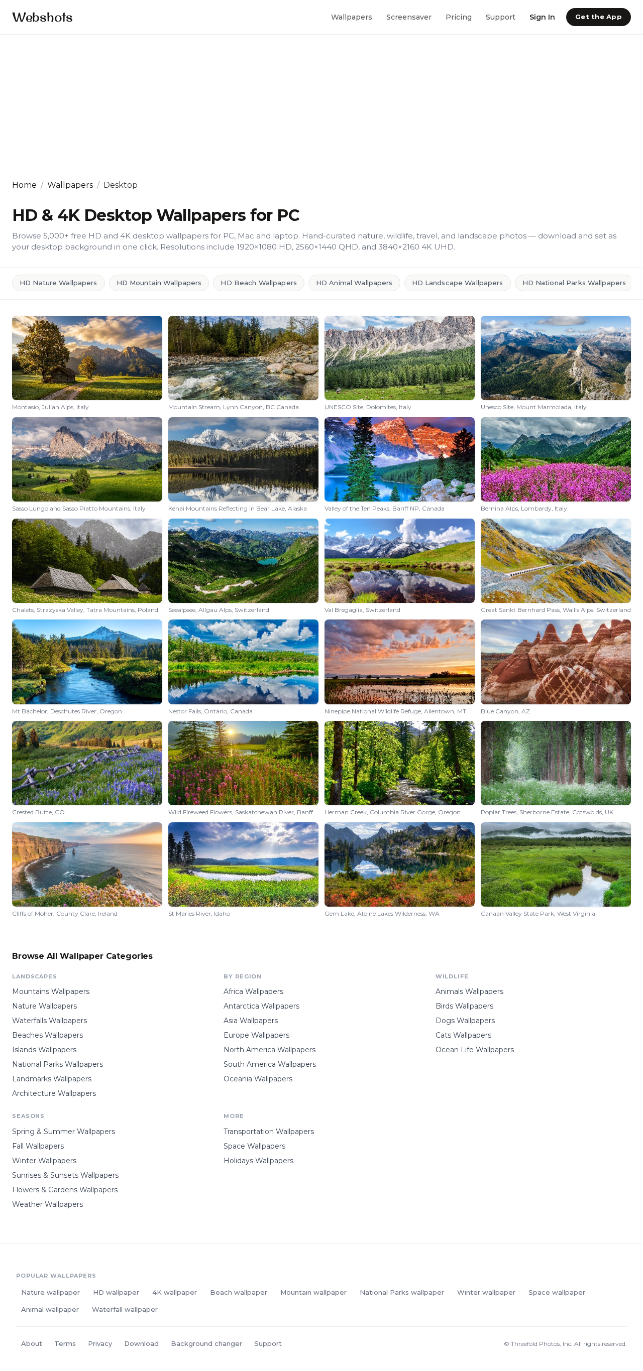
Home (24, 185)
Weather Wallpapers (47, 1204)
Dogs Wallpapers (465, 1020)
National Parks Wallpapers (57, 1064)
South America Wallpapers (270, 1064)
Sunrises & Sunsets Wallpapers (65, 1175)
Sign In (542, 16)
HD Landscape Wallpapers (457, 283)
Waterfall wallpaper (125, 1309)
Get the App (598, 17)
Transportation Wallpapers (269, 1131)
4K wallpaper (174, 1292)
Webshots (42, 17)
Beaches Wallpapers (47, 1035)
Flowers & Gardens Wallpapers (65, 1189)
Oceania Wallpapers (258, 1078)
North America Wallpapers (269, 1049)
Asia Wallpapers (251, 1020)
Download (141, 1343)
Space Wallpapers (254, 1146)
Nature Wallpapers (44, 1006)
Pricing (459, 16)
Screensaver (409, 16)
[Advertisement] (313, 107)
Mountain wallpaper (313, 1292)
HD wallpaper (116, 1292)
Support (500, 16)
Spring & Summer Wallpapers (63, 1131)
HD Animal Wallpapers (354, 283)
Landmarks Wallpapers (51, 1078)
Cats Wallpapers (463, 1035)
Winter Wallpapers (44, 1160)
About (31, 1343)
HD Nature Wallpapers (58, 283)
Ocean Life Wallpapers (475, 1049)
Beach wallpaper (238, 1292)
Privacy (100, 1343)
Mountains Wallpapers (50, 991)
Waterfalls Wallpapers (49, 1020)
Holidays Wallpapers (258, 1160)
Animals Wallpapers (469, 991)
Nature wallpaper (50, 1292)
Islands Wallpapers (44, 1049)
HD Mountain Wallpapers (159, 283)
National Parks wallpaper (402, 1292)
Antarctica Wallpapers (261, 1006)
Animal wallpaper (50, 1309)
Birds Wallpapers (464, 1006)
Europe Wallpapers (256, 1035)
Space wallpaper (556, 1292)
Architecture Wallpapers (54, 1093)
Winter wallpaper (486, 1292)
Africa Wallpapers (253, 991)
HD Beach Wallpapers (258, 283)
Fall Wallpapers (38, 1146)
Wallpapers (351, 16)
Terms (65, 1343)
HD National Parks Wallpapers (574, 283)
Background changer (206, 1343)
